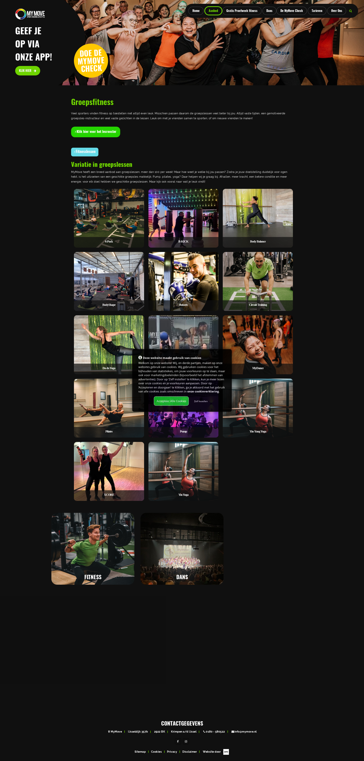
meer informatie (90, 572)
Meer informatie (140, 687)
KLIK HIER (25, 71)
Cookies (156, 751)
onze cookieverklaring (203, 391)
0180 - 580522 (215, 731)
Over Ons (336, 11)
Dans (269, 11)
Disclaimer (189, 751)
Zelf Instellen (201, 401)
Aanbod (213, 11)
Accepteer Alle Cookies (171, 401)
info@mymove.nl (246, 731)
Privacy (172, 751)
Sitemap (140, 751)
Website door (212, 751)
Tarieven (317, 11)
